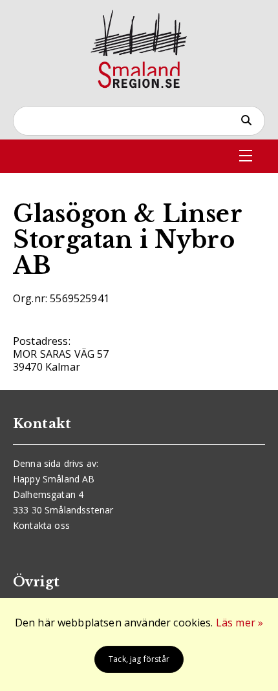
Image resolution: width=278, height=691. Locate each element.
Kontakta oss (41, 525)
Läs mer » (239, 622)
